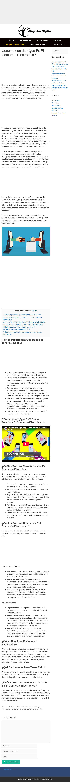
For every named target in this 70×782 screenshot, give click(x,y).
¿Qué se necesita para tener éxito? (16, 329)
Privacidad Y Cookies (39, 45)
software (57, 40)
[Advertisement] (35, 12)
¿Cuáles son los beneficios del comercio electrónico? (23, 324)
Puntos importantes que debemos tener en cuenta (22, 315)
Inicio (11, 40)
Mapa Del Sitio (8, 769)
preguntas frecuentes (15, 45)
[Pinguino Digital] (35, 31)
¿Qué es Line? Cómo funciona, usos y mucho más (59, 69)
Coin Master (55, 103)
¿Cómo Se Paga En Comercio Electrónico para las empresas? (23, 707)
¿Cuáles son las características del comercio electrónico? (24, 322)
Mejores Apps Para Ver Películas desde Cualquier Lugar (60, 88)
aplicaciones (42, 40)
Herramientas (25, 40)
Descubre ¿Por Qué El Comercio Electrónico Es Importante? (23, 709)
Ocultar (34, 311)
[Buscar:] (60, 51)
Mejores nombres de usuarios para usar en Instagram (59, 76)
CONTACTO (59, 45)
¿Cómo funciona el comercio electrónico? (18, 327)
